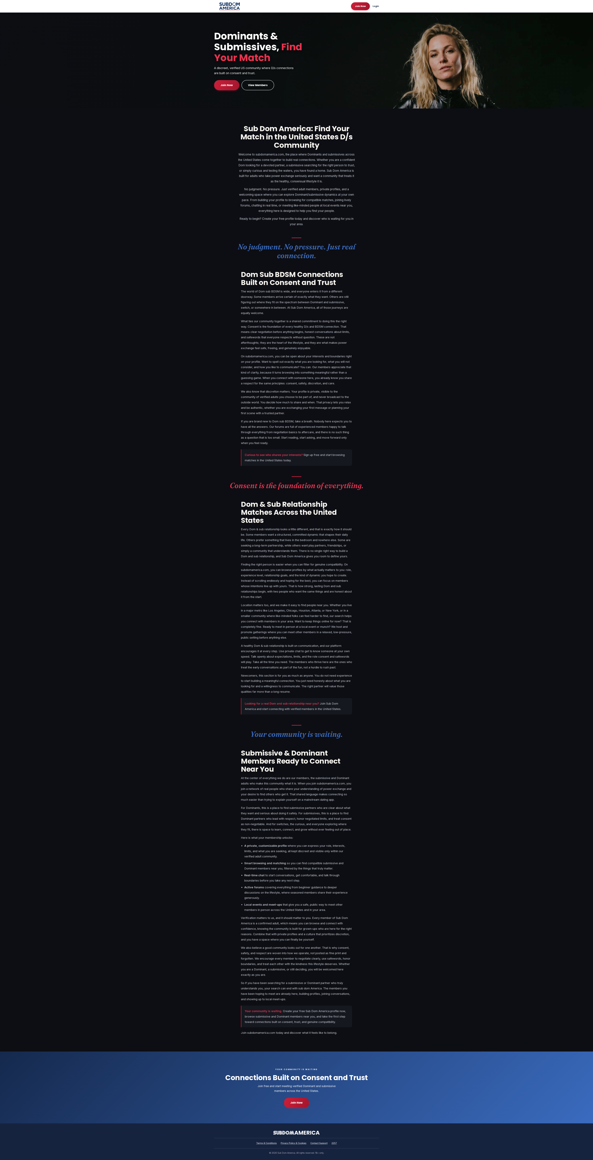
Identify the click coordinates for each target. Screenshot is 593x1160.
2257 (334, 1143)
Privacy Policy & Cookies (293, 1143)
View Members (258, 85)
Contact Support (319, 1143)
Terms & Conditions (266, 1143)
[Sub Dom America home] (229, 6)
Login (376, 6)
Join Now (360, 6)
